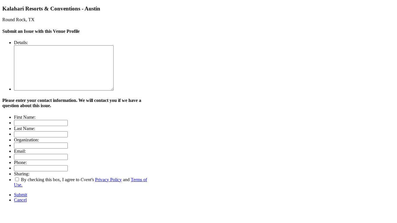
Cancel (20, 199)
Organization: (26, 139)
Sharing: (21, 173)
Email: (20, 151)
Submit (20, 194)
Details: (21, 42)
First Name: (24, 117)
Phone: (20, 162)
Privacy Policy (108, 179)
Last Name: (24, 128)
